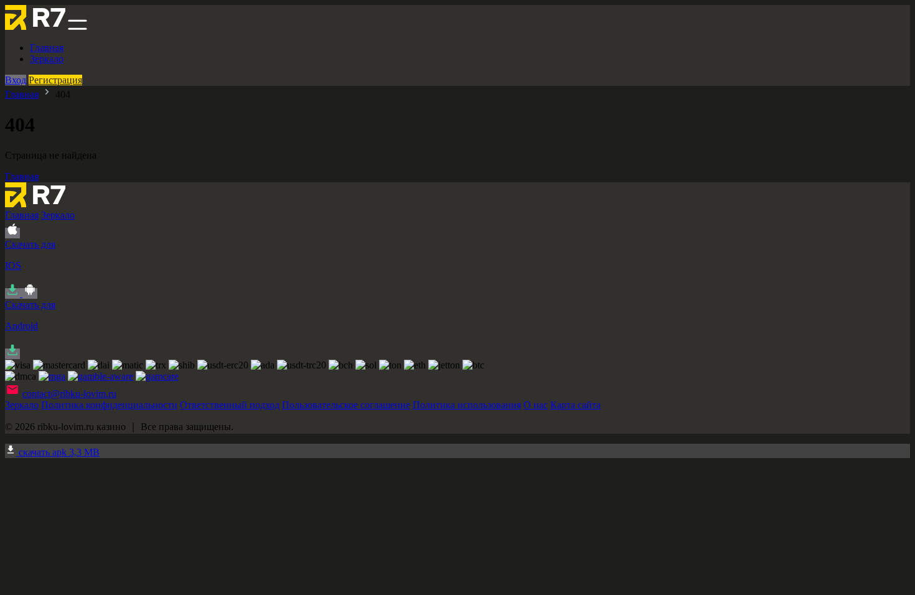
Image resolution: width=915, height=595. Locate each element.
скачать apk (58, 452)
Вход (15, 80)
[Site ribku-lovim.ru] (35, 26)
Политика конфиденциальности (109, 405)
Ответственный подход (229, 405)
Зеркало (46, 59)
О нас (535, 405)
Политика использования (467, 405)
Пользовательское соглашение (346, 405)
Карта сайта (575, 405)
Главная (46, 47)
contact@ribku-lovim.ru (69, 393)
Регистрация (55, 80)
